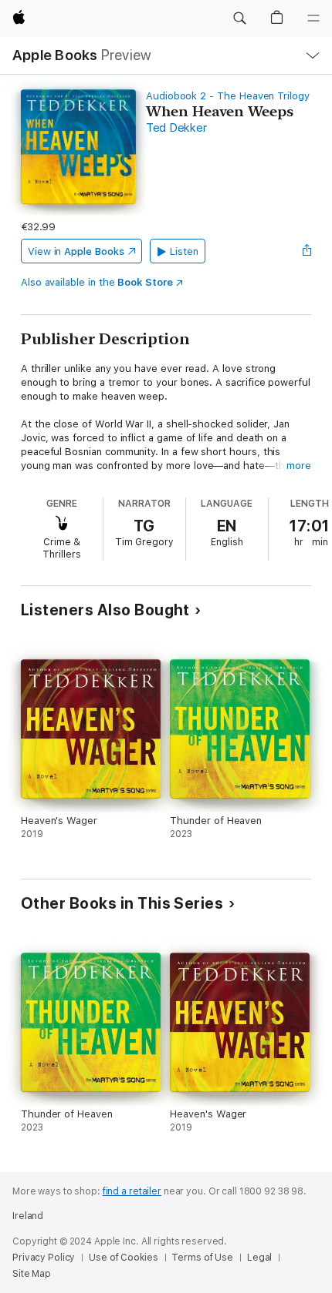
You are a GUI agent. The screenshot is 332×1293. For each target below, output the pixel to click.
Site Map (31, 1273)
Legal (259, 1257)
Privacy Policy (43, 1257)
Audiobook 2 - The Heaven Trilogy (228, 96)
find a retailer (132, 1191)
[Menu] (313, 18)
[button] (239, 18)
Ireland (27, 1216)
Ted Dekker (176, 128)
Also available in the (97, 282)
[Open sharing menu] (306, 251)
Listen (184, 251)
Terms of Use (202, 1257)
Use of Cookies (123, 1257)
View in (76, 251)
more (298, 465)
